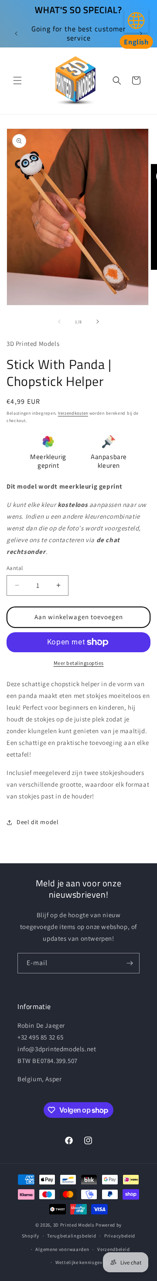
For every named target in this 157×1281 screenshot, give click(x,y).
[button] (17, 80)
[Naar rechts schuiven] (97, 321)
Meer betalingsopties (79, 663)
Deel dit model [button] (37, 822)
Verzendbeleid (113, 1249)
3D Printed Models (74, 1225)
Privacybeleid (119, 1236)
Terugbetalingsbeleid (71, 1236)
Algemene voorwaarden (62, 1249)
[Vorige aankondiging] (16, 33)
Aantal (15, 568)
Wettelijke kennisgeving (82, 1262)
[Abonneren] (129, 963)
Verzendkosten (73, 413)
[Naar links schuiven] (59, 321)
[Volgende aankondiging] (140, 33)
